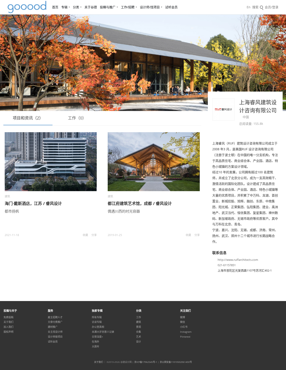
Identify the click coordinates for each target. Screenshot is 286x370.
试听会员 (171, 7)
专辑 (64, 7)
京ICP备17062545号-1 (145, 362)
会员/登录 (271, 7)
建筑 (7, 196)
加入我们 (8, 326)
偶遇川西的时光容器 (124, 211)
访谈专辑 (97, 322)
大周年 (95, 346)
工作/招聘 (128, 7)
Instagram (185, 331)
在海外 (95, 341)
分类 (76, 7)
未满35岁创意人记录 (103, 331)
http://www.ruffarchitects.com (238, 260)
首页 (55, 7)
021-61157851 (227, 265)
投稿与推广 (108, 7)
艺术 (138, 336)
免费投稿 (8, 317)
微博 (182, 317)
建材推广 (53, 326)
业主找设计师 (55, 331)
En (248, 7)
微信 (182, 322)
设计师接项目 (55, 336)
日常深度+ (97, 336)
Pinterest (185, 336)
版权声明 (8, 331)
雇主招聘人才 (55, 317)
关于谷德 (90, 7)
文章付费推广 (55, 322)
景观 (138, 326)
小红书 (183, 326)
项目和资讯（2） (28, 118)
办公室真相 (98, 326)
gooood (27, 7)
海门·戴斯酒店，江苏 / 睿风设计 (33, 203)
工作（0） (77, 118)
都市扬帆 (12, 211)
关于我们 (8, 322)
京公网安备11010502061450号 (176, 362)
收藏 (85, 235)
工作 (138, 317)
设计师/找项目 (150, 7)
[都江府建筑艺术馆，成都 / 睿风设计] (154, 161)
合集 (138, 331)
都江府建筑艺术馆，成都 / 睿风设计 (140, 203)
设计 (138, 341)
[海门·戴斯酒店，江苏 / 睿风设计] (51, 161)
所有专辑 (97, 317)
